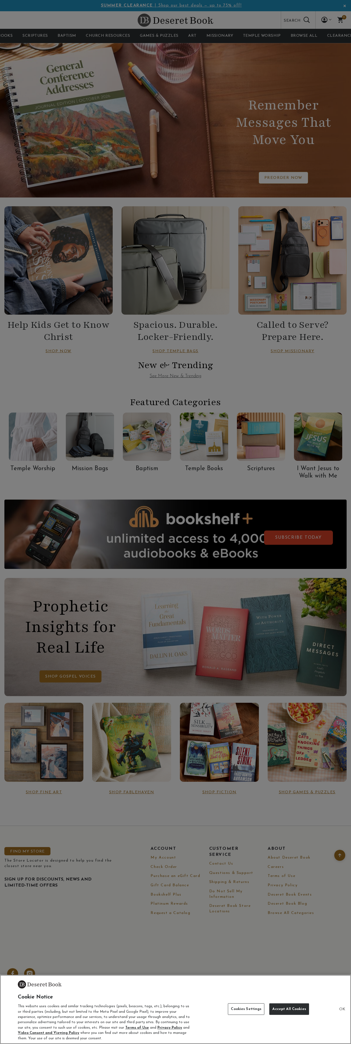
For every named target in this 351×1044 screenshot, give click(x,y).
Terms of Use (137, 1027)
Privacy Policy (169, 1027)
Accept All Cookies (289, 1009)
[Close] (342, 1009)
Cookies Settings (246, 1009)
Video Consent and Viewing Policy (48, 1033)
